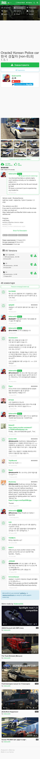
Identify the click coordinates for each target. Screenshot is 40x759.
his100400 (12, 291)
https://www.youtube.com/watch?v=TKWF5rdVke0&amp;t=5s (20, 428)
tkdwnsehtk (16, 75)
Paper (11, 386)
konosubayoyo (14, 577)
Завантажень (8, 165)
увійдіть (23, 593)
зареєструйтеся (8, 595)
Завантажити (21, 65)
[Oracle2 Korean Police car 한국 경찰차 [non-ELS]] (20, 128)
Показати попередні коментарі (20, 286)
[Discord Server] (15, 77)
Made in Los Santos (7, 752)
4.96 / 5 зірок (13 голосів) (8, 169)
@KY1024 (12, 416)
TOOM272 (12, 538)
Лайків (20, 165)
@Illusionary (13, 513)
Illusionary (12, 482)
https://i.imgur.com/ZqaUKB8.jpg (20, 500)
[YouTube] (13, 77)
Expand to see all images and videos (20, 159)
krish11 (11, 547)
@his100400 (13, 330)
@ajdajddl (12, 319)
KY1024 (11, 400)
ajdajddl (11, 305)
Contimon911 (13, 338)
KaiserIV (11, 425)
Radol (11, 470)
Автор (19, 174)
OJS (10, 522)
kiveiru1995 (13, 439)
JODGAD (12, 561)
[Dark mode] (34, 2)
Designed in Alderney (8, 750)
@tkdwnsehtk (13, 441)
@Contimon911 (14, 373)
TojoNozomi (13, 460)
